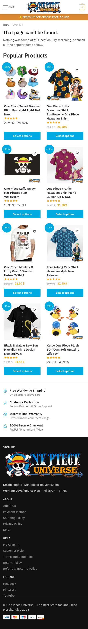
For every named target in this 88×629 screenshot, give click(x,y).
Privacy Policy (12, 524)
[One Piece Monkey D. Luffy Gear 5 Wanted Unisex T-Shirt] (22, 243)
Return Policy (12, 563)
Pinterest (9, 589)
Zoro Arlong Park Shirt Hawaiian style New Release (62, 271)
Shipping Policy (14, 518)
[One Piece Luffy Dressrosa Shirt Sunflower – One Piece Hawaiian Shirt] (65, 82)
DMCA (7, 530)
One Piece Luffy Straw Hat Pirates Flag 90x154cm (20, 193)
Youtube (9, 595)
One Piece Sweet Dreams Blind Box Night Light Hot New (22, 110)
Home (6, 24)
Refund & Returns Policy (20, 568)
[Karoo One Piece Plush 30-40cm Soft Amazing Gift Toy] (65, 321)
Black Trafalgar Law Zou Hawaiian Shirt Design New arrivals (21, 349)
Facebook (9, 584)
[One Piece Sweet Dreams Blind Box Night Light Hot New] (22, 82)
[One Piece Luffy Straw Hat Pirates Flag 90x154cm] (22, 165)
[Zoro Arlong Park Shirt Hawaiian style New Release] (65, 243)
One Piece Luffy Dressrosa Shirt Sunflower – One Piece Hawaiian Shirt (63, 112)
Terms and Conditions (18, 557)
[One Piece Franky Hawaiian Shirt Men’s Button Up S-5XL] (65, 165)
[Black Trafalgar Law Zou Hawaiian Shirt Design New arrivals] (22, 321)
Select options (22, 136)
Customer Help (13, 551)
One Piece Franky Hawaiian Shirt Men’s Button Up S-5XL (61, 193)
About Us (9, 506)
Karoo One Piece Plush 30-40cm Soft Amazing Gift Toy (63, 349)
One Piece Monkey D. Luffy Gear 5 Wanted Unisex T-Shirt (19, 271)
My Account (11, 545)
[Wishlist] (34, 70)
